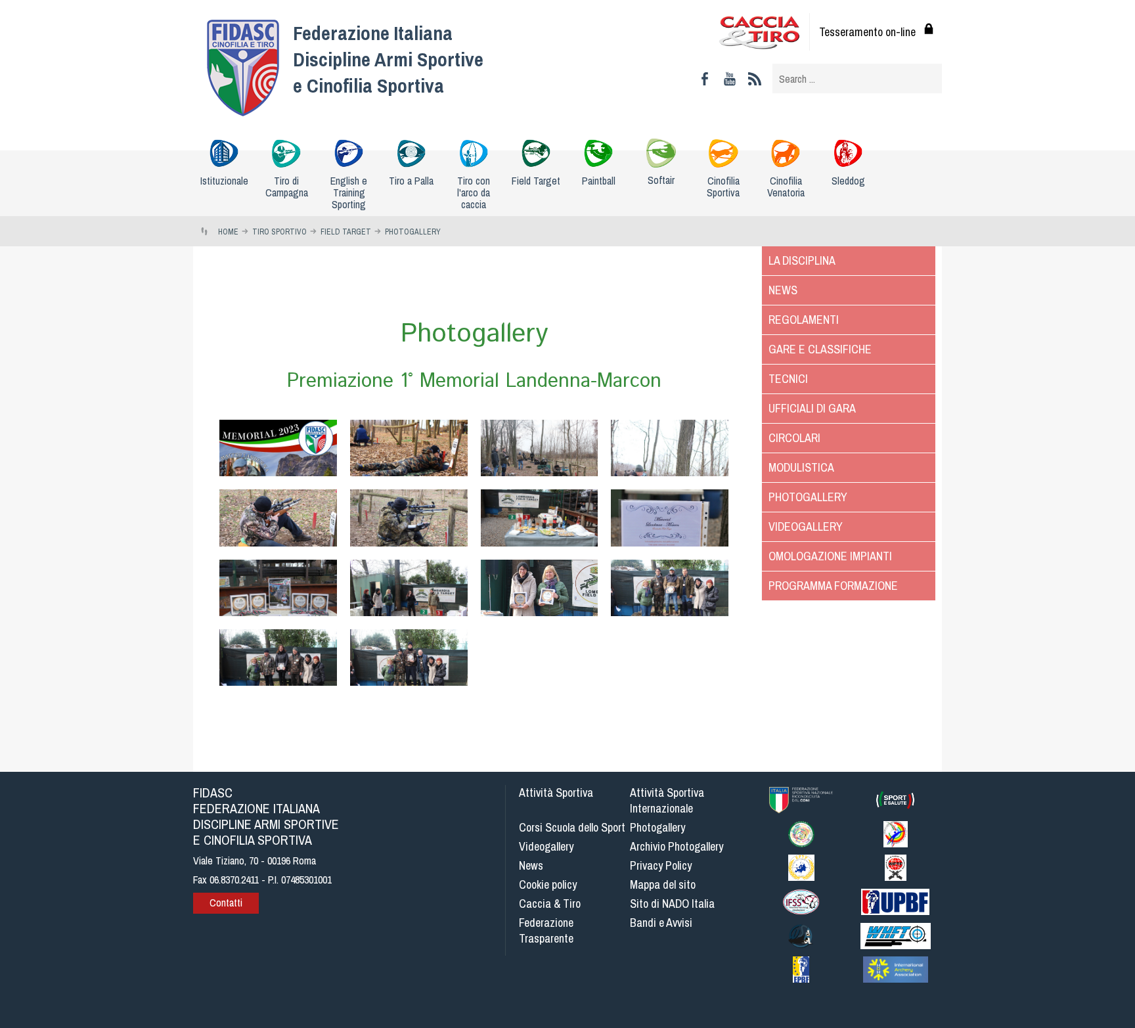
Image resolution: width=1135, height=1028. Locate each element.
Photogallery (807, 497)
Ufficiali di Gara (812, 408)
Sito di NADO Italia (672, 903)
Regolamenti (803, 319)
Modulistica (801, 467)
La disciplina (801, 260)
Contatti (226, 902)
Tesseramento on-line (867, 32)
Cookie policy (548, 884)
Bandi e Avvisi (661, 922)
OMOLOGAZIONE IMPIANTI (830, 556)
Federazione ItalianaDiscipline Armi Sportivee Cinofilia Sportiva (388, 59)
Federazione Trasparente (546, 930)
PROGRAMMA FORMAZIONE (833, 585)
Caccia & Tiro (550, 903)
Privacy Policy (661, 865)
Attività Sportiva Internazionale (667, 800)
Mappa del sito (663, 884)
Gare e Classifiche (820, 349)
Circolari (794, 438)
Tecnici (788, 378)
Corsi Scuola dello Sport (572, 827)
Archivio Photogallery (676, 846)
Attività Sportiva (556, 792)
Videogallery (805, 526)
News (782, 290)
